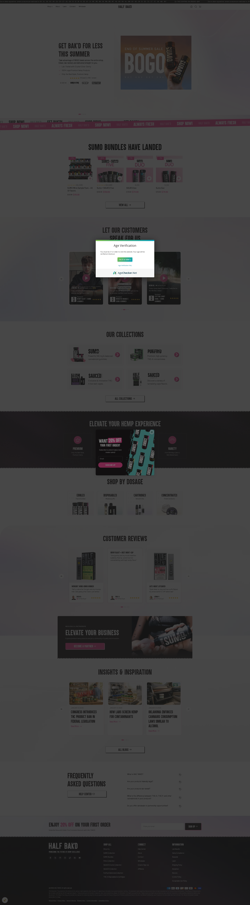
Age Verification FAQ (125, 265)
